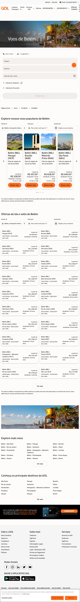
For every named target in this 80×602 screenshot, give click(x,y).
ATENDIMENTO (63, 8)
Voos (15, 108)
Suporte (32, 541)
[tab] (36, 192)
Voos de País (66, 588)
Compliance (5, 541)
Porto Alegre (57, 491)
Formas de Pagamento (37, 552)
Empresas (54, 2)
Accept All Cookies (57, 598)
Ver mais (40, 464)
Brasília (55, 481)
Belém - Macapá (32, 444)
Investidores (5, 549)
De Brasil (24, 108)
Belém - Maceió (6, 458)
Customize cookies (7, 597)
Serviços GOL (30, 8)
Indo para (30, 124)
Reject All (71, 598)
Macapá (29, 481)
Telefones (33, 535)
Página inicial (5, 108)
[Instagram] (12, 567)
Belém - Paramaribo (8, 450)
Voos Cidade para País (43, 588)
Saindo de (4, 124)
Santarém (30, 484)
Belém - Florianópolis (34, 455)
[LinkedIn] (18, 567)
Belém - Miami (58, 447)
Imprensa (4, 538)
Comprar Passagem (15, 8)
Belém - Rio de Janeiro (8, 447)
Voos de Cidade (56, 588)
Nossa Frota (5, 547)
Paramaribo (5, 487)
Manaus (29, 494)
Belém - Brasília (58, 444)
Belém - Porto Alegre (60, 455)
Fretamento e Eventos (69, 547)
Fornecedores (66, 544)
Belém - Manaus (32, 458)
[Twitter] (24, 567)
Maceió (3, 494)
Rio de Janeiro (6, 484)
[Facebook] (6, 567)
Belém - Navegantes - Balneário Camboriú (37, 451)
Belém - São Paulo (7, 444)
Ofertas (38, 8)
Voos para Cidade (13, 588)
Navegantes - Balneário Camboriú (38, 487)
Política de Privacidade (37, 558)
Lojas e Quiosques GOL (38, 549)
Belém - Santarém (33, 447)
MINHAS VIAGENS (74, 8)
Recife (55, 494)
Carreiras (4, 544)
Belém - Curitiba (58, 450)
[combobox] (14, 128)
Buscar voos (14, 185)
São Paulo (4, 481)
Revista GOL (34, 547)
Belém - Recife (58, 458)
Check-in (22, 8)
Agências (47, 2)
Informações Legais (36, 544)
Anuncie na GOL (67, 535)
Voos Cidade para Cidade (27, 588)
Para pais (4, 588)
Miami (55, 484)
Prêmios (4, 552)
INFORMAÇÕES (49, 8)
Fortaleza (4, 491)
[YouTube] (30, 567)
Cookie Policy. (26, 594)
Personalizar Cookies (37, 555)
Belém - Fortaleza (7, 455)
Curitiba (55, 487)
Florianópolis (31, 491)
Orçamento (57, 124)
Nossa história (6, 535)
